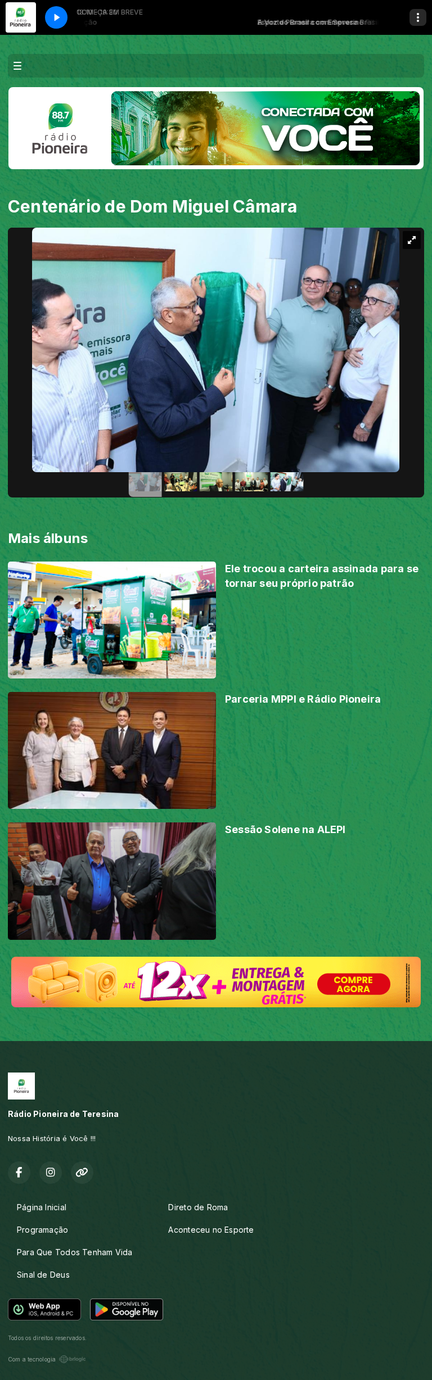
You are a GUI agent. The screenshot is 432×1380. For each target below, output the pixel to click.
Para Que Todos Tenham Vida (74, 1252)
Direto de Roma (198, 1207)
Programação (42, 1229)
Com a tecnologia (32, 1359)
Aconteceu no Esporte (211, 1229)
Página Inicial (41, 1207)
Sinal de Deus (43, 1274)
